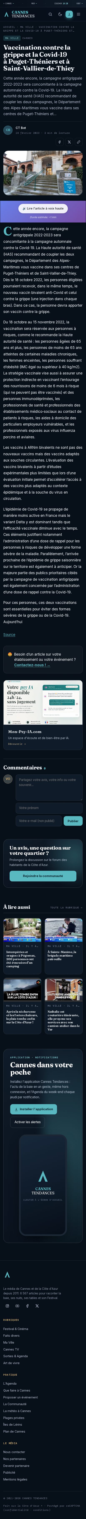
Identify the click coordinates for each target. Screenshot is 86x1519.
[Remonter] (77, 1513)
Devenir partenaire (16, 1466)
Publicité (9, 1472)
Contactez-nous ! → (32, 665)
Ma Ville (27, 27)
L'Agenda (9, 1383)
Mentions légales (15, 1479)
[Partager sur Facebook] (60, 142)
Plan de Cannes (14, 1431)
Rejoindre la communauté (43, 876)
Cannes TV (11, 1349)
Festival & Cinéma (15, 1329)
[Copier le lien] (79, 142)
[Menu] (78, 14)
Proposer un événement (20, 1397)
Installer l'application (36, 1109)
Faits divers (11, 1335)
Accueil (9, 27)
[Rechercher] (50, 14)
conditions (41, 1510)
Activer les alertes (28, 1122)
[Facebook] (27, 1308)
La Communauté (15, 1404)
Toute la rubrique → (66, 907)
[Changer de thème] (60, 14)
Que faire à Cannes (16, 1390)
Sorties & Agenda (15, 1356)
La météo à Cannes (17, 1411)
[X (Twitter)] (37, 1308)
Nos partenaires (14, 1459)
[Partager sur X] (69, 142)
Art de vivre (11, 1363)
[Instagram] (7, 1308)
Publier (73, 821)
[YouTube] (17, 1308)
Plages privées (13, 1418)
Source (9, 634)
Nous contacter (14, 1452)
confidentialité (17, 1510)
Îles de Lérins (12, 1424)
